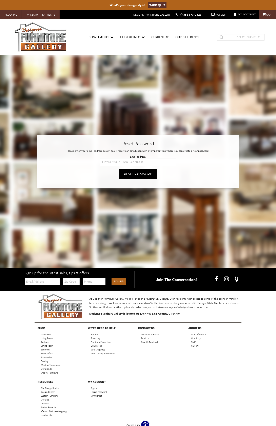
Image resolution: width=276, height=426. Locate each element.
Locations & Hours (150, 334)
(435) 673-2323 (190, 14)
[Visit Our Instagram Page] (226, 279)
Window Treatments (41, 15)
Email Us (145, 338)
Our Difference (187, 37)
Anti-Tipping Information (103, 353)
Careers (195, 345)
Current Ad (160, 37)
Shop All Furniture (49, 372)
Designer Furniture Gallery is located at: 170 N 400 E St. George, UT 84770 (134, 314)
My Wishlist (96, 395)
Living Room (47, 338)
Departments (98, 37)
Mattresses (46, 334)
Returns (94, 334)
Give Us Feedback (149, 342)
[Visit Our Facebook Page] (216, 279)
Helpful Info (130, 37)
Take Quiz (157, 5)
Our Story (196, 338)
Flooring (11, 15)
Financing (95, 338)
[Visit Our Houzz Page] (236, 279)
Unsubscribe (47, 415)
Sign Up (118, 281)
